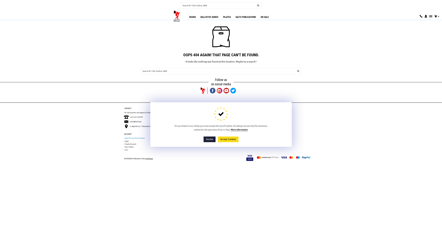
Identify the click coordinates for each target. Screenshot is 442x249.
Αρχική (176, 16)
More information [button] (239, 130)
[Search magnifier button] (258, 5)
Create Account (130, 144)
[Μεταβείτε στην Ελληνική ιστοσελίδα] (430, 16)
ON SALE (265, 17)
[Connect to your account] (425, 16)
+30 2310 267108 (136, 117)
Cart (126, 150)
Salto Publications (246, 17)
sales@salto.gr (136, 122)
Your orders (129, 147)
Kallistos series (209, 17)
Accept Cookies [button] (228, 139)
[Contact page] (420, 16)
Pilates (227, 17)
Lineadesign (149, 159)
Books (192, 17)
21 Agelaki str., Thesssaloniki (141, 126)
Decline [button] (209, 139)
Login (127, 141)
